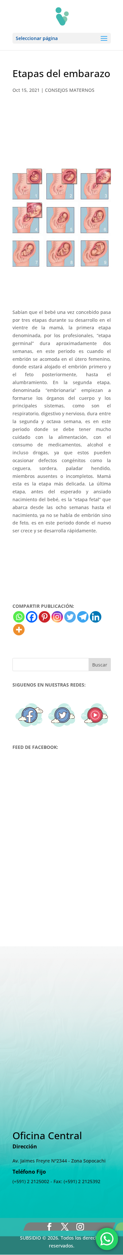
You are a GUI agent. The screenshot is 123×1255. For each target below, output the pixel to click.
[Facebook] (31, 617)
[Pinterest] (44, 617)
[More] (19, 629)
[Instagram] (57, 617)
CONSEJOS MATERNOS (69, 90)
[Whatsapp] (19, 617)
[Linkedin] (95, 617)
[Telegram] (83, 617)
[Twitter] (70, 617)
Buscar (99, 665)
